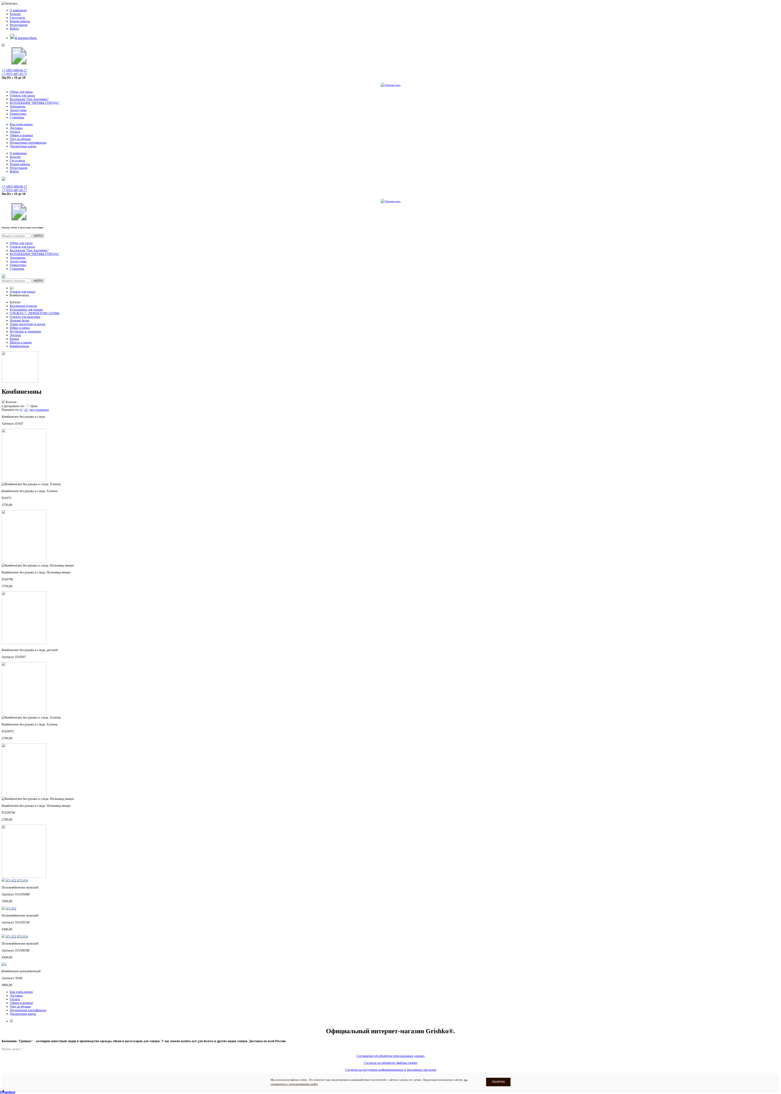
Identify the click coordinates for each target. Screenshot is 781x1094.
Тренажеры (17, 106)
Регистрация (18, 25)
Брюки (14, 338)
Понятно (498, 1081)
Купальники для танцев (26, 309)
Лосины (15, 335)
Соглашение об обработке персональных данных (391, 1056)
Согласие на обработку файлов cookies (390, 1063)
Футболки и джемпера (25, 331)
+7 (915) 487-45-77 (14, 74)
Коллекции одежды (23, 306)
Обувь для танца (21, 92)
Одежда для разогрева (25, 317)
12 (26, 409)
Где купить (17, 17)
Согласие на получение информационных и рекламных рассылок (390, 1069)
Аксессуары (18, 110)
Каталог (15, 14)
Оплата (15, 131)
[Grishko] (19, 63)
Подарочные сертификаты (28, 142)
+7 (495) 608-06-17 (14, 70)
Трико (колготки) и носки (27, 324)
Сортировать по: (13, 406)
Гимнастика (18, 113)
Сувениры (17, 117)
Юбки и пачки (20, 328)
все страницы (39, 409)
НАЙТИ (38, 235)
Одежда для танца (22, 95)
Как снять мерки (21, 124)
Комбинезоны (19, 346)
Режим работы (20, 21)
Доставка (16, 128)
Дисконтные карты (23, 146)
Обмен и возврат (21, 135)
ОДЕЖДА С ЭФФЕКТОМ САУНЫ (34, 313)
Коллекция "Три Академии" (29, 99)
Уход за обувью (20, 139)
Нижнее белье (19, 320)
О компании (18, 10)
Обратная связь (392, 85)
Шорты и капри (21, 342)
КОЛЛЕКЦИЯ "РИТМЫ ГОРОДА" (35, 102)
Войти (14, 28)
